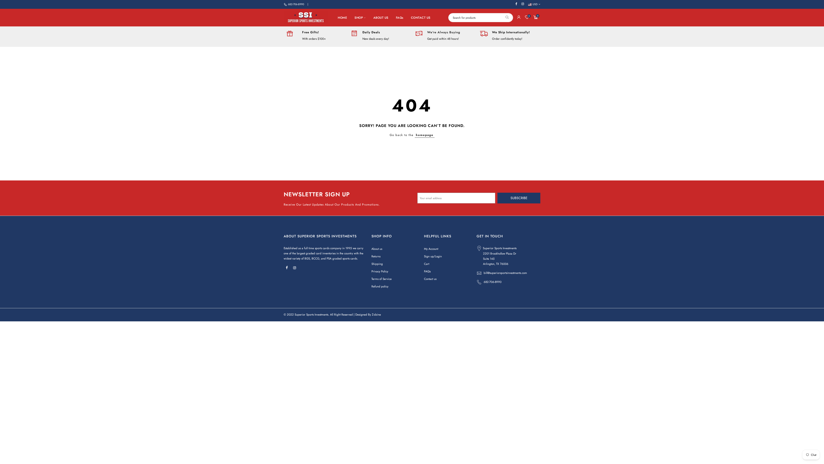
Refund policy (379, 286)
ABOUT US (380, 17)
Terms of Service (381, 279)
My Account (431, 249)
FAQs (399, 17)
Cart (426, 264)
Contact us (430, 279)
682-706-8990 (296, 4)
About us (376, 249)
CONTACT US (420, 17)
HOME (342, 17)
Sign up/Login (433, 256)
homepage (424, 135)
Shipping (377, 264)
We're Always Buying (443, 32)
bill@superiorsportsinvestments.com (505, 273)
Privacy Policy (379, 271)
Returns (375, 256)
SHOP (358, 17)
